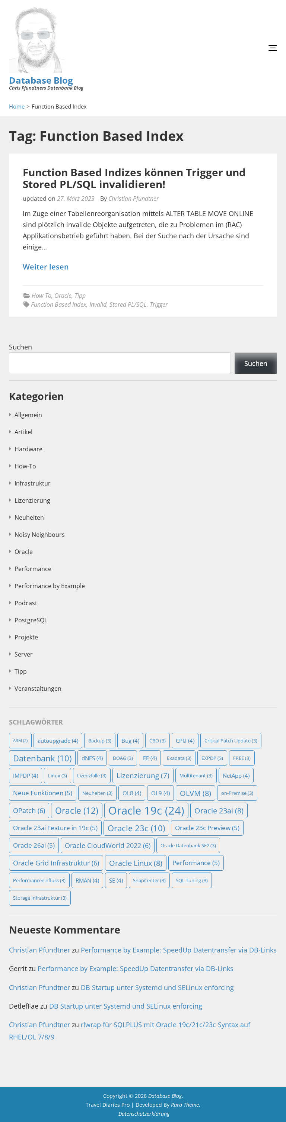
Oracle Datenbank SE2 (188, 845)
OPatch (29, 810)
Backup (99, 740)
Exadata (179, 758)
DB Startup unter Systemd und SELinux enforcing (157, 987)
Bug (130, 740)
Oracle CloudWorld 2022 (107, 845)
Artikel (23, 432)
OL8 (132, 793)
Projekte (26, 637)
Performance (33, 569)
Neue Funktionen (42, 793)
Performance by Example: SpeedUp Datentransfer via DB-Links (179, 949)
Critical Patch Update (230, 740)
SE (116, 880)
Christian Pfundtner (133, 198)
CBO (157, 740)
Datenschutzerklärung (143, 1113)
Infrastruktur (33, 483)
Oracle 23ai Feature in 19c (55, 827)
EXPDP (212, 758)
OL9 (160, 793)
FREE (242, 758)
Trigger (159, 304)
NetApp (236, 775)
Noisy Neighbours (40, 535)
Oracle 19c (146, 810)
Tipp (80, 295)
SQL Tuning (192, 880)
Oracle (63, 295)
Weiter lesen (46, 267)
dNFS (92, 758)
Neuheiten (29, 517)
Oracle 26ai (34, 845)
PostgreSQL (31, 620)
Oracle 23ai (219, 810)
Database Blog (41, 80)
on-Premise (237, 793)
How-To (41, 295)
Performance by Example (50, 586)
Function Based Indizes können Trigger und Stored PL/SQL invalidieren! (134, 178)
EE (150, 758)
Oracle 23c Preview (207, 827)
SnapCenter (149, 880)
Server (24, 654)
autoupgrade (58, 740)
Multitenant (196, 775)
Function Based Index (58, 304)
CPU (185, 740)
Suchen (20, 346)
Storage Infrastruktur (40, 897)
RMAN (87, 880)
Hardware (28, 449)
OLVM (195, 793)
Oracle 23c (136, 828)
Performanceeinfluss (39, 880)
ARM (20, 740)
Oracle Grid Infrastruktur (56, 862)
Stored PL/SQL (128, 304)
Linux (57, 775)
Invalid (98, 304)
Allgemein (28, 415)
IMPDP (25, 775)
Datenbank (42, 758)
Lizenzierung (32, 500)
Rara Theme (185, 1104)
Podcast (26, 603)
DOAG (123, 758)
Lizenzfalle (92, 775)
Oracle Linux (135, 863)
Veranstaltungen (38, 688)
